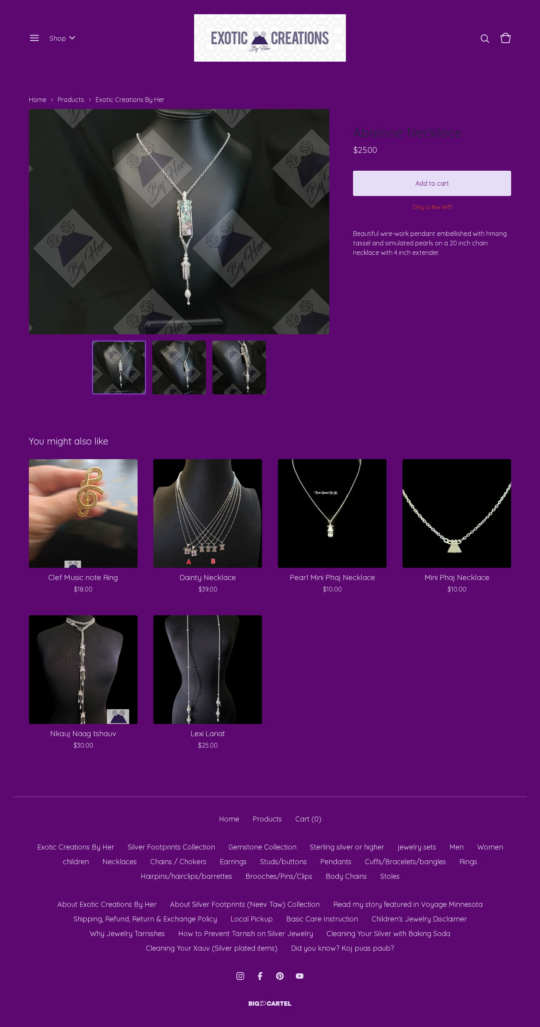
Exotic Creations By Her (130, 100)
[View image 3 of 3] (239, 367)
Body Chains (346, 876)
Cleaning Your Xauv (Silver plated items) (212, 948)
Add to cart (432, 183)
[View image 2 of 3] (179, 367)
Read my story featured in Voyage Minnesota (408, 904)
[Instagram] (240, 976)
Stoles (390, 876)
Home (37, 100)
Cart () (308, 818)
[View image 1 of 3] (119, 367)
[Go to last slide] (40, 221)
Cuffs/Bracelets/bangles (405, 861)
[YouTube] (300, 976)
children (76, 861)
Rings (468, 861)
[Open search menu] (485, 38)
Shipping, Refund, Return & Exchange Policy (145, 918)
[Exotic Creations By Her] (270, 38)
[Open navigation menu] (34, 38)
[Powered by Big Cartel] (270, 1003)
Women (490, 847)
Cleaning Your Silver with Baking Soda (388, 933)
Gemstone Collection (262, 847)
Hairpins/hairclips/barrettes (186, 876)
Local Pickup (251, 918)
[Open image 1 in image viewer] (179, 221)
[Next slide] (318, 221)
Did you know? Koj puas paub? (342, 948)
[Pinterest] (280, 976)
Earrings (233, 861)
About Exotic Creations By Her (107, 904)
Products (71, 100)
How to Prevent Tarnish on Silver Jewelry (245, 933)
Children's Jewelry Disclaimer (419, 918)
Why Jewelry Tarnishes (127, 933)
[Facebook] (260, 976)
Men (456, 847)
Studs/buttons (283, 861)
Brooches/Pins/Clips (278, 876)
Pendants (335, 861)
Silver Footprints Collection (171, 847)
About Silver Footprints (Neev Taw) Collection (245, 904)
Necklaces (119, 861)
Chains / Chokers (178, 861)
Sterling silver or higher (347, 847)
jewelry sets (417, 847)
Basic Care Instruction (322, 918)
